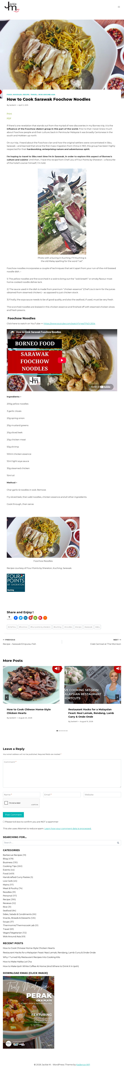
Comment (10, 762)
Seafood (7, 910)
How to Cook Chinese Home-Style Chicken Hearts (29, 948)
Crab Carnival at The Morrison (105, 642)
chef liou (12, 627)
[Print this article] (35, 618)
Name (8, 794)
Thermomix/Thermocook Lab (19, 925)
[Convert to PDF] (40, 618)
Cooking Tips (10, 866)
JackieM (12, 105)
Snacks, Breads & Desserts (16, 918)
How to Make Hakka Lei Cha (17, 961)
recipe (78, 627)
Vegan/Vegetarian (12, 933)
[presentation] (31, 685)
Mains (6, 884)
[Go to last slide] (7, 697)
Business (7, 862)
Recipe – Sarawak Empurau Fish (19, 642)
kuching (57, 627)
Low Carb (8, 881)
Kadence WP (83, 1064)
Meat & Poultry (10, 888)
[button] (57, 668)
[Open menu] (119, 7)
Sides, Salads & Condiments (17, 914)
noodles (68, 627)
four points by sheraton (40, 627)
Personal (7, 895)
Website (89, 794)
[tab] (57, 730)
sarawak (88, 627)
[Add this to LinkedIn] (25, 618)
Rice (5, 907)
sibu (97, 627)
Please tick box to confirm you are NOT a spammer (31, 822)
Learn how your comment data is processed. (67, 828)
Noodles (17, 94)
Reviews (7, 903)
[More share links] (45, 618)
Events (6, 870)
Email (48, 794)
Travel (34, 94)
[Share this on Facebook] (16, 618)
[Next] (117, 697)
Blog (5, 858)
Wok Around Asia (47, 94)
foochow (23, 627)
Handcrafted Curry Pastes (16, 877)
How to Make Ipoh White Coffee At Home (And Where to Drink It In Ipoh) (41, 966)
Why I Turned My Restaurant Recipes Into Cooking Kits (31, 957)
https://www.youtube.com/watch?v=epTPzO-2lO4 (69, 323)
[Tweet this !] (21, 618)
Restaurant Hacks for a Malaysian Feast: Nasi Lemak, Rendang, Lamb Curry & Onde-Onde (91, 713)
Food (9, 94)
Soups (6, 921)
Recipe (26, 94)
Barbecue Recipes (12, 855)
